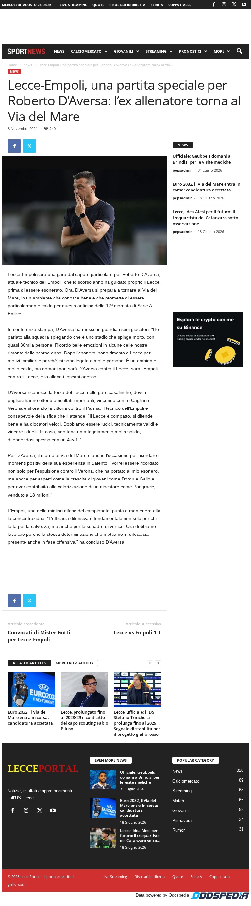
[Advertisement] (125, 27)
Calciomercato (86, 51)
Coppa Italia (179, 4)
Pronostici (190, 51)
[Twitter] (234, 4)
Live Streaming (73, 4)
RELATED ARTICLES (29, 663)
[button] (239, 51)
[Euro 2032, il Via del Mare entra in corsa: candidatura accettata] (31, 689)
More (219, 51)
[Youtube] (244, 4)
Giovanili (123, 51)
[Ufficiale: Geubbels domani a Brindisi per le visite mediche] (103, 779)
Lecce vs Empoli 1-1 (137, 632)
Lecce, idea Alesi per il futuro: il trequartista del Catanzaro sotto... (140, 835)
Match (178, 800)
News (59, 51)
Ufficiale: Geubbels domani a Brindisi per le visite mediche (202, 159)
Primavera (182, 820)
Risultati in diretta (127, 4)
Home (12, 65)
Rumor (178, 830)
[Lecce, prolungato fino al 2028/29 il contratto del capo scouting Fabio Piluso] (84, 689)
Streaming (156, 51)
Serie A (157, 4)
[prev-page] (150, 663)
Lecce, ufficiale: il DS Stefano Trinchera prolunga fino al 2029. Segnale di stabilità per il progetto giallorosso (137, 723)
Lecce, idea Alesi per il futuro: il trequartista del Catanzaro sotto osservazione (205, 217)
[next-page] (158, 663)
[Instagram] (224, 4)
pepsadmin (182, 170)
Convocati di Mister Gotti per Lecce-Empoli (39, 636)
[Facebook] (214, 4)
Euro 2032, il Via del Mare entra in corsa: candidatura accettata (30, 717)
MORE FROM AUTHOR (74, 663)
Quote (98, 4)
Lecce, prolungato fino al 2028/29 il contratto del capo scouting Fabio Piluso (84, 720)
